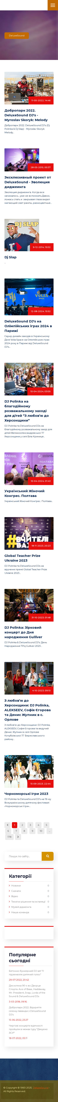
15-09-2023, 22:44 (40, 783)
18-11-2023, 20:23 (41, 545)
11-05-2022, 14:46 (41, 100)
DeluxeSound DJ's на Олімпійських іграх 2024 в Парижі (28, 326)
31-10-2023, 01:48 (41, 617)
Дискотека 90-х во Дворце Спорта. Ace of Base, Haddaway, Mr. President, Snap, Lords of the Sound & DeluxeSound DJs (27, 991)
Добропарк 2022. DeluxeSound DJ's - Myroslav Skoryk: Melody (26, 115)
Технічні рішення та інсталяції (28, 901)
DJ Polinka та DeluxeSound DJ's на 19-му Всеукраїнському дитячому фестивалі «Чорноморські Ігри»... (27, 803)
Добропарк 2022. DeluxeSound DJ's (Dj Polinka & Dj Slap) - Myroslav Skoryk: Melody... (27, 129)
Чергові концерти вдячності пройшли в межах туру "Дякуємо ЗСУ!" (28, 1029)
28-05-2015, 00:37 (41, 167)
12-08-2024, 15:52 (41, 311)
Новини (16, 885)
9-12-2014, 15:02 (42, 247)
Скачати (16, 891)
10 (41, 831)
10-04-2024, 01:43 (41, 481)
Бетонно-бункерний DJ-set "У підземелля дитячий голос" (26, 972)
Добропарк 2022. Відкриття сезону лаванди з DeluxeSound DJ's (27, 1011)
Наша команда (20, 912)
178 (9, 837)
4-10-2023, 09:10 (41, 690)
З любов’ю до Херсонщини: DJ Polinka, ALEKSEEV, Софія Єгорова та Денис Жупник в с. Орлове (27, 710)
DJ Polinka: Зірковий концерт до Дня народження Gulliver (23, 632)
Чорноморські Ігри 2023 (26, 794)
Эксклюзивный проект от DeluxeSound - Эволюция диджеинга (27, 182)
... (5, 262)
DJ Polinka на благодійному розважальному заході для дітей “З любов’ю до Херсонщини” (26, 410)
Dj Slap (10, 257)
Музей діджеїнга (21, 907)
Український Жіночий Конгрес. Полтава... (28, 501)
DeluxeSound (40, 1087)
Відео (14, 896)
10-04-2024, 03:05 (40, 391)
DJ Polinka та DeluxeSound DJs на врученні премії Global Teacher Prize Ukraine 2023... (25, 569)
